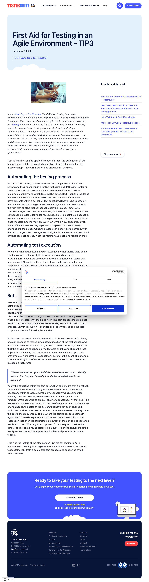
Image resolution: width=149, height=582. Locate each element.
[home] (21, 6)
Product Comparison (58, 536)
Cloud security (55, 543)
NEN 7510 (111, 565)
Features (52, 532)
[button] (49, 5)
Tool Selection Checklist (59, 553)
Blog (105, 5)
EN (8, 580)
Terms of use (85, 550)
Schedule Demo (74, 497)
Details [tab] (74, 280)
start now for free (76, 504)
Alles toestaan (108, 309)
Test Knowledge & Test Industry (30, 58)
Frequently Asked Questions (61, 546)
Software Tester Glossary (60, 550)
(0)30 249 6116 (20, 552)
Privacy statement (37, 565)
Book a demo (133, 5)
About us (84, 532)
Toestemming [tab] (39, 280)
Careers (83, 536)
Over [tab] (109, 280)
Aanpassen (73, 309)
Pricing (52, 539)
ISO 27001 (133, 565)
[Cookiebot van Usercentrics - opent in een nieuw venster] (114, 272)
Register (131, 543)
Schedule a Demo (87, 546)
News (82, 539)
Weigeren (41, 309)
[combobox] (8, 579)
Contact (83, 543)
